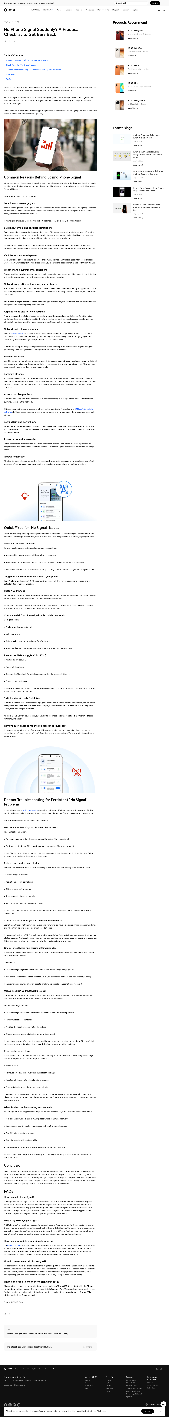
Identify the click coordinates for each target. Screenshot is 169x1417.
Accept (148, 1411)
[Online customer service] (163, 1404)
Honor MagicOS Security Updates (134, 1395)
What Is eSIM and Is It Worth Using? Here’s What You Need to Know (147, 154)
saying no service (30, 810)
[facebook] (10, 41)
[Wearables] (95, 10)
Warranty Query (131, 1386)
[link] (5, 1405)
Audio (108, 1391)
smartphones (17, 333)
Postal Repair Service (133, 1391)
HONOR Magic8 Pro (136, 100)
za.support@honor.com (14, 1385)
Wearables (90, 10)
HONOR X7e (133, 83)
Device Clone (151, 1388)
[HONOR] (9, 1369)
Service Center (131, 1380)
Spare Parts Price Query (134, 1388)
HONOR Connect (152, 1385)
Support (126, 10)
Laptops (69, 10)
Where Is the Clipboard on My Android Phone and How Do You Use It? (147, 207)
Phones (59, 10)
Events (87, 1380)
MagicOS (115, 10)
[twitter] (5, 41)
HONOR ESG (89, 1386)
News (87, 1383)
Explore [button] (135, 10)
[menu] (163, 10)
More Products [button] (103, 10)
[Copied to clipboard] (14, 41)
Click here (101, 1411)
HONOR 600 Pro (135, 48)
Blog (86, 1388)
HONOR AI (47, 10)
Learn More (132, 38)
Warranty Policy (131, 1383)
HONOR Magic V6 (135, 31)
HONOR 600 (35, 10)
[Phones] (63, 10)
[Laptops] (73, 10)
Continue (155, 3)
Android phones (14, 1245)
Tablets (79, 10)
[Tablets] (83, 10)
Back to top (160, 1369)
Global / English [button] (121, 3)
